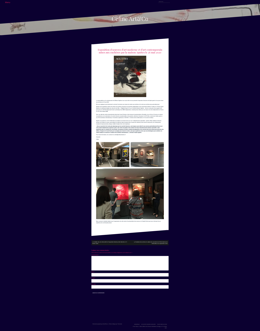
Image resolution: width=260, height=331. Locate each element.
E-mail (93, 278)
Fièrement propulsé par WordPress (100, 324)
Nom (93, 272)
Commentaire (95, 254)
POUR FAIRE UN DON (162, 324)
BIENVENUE (137, 324)
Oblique (114, 324)
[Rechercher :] (163, 2)
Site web (93, 284)
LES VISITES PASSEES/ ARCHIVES (148, 324)
